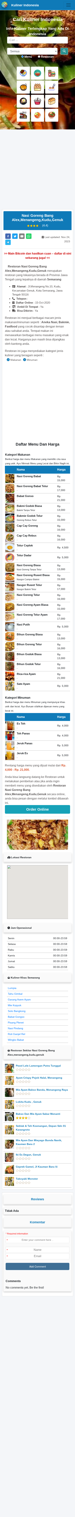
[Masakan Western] (23, 73)
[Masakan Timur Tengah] (51, 115)
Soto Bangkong (16, 1011)
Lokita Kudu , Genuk (29, 1101)
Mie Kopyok (14, 1005)
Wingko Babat (16, 1039)
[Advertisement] (37, 169)
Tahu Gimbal (15, 993)
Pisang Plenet (16, 1022)
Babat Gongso (16, 1016)
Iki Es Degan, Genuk (28, 1154)
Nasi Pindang (15, 1028)
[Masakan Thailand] (37, 115)
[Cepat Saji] (51, 73)
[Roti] (51, 101)
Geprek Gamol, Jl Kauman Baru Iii (37, 1166)
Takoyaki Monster (27, 1178)
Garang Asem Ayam (19, 999)
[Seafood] (23, 115)
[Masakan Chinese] (37, 73)
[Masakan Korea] (23, 101)
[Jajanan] (37, 87)
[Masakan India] (23, 87)
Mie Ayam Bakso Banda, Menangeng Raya (42, 1089)
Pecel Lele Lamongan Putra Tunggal (38, 1065)
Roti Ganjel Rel (16, 1034)
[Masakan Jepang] (51, 87)
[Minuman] (37, 101)
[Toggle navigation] (68, 5)
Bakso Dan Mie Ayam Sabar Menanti (38, 1113)
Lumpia (12, 988)
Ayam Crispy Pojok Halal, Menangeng (39, 1077)
